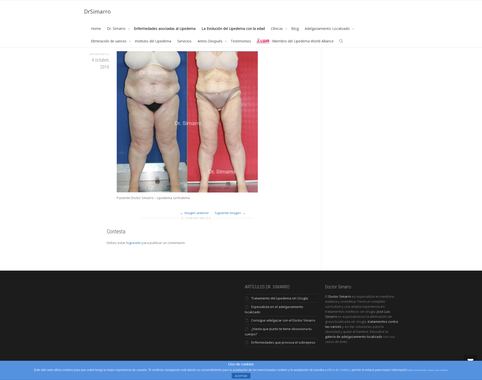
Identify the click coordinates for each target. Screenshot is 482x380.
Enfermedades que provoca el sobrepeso (283, 342)
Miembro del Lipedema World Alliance (303, 41)
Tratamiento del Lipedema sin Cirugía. (280, 298)
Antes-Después (210, 41)
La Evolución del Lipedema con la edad (233, 28)
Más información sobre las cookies (428, 370)
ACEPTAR (241, 375)
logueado (133, 242)
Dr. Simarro (117, 28)
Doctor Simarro (339, 296)
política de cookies (337, 370)
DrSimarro (97, 11)
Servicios (184, 41)
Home (96, 28)
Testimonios (241, 41)
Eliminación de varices (109, 41)
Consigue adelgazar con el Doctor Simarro (283, 320)
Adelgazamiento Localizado (328, 28)
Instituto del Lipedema (153, 41)
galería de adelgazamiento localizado (353, 336)
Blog (295, 28)
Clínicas (277, 28)
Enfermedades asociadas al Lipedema (165, 28)
